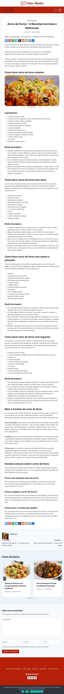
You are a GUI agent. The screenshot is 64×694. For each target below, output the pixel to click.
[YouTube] (28, 677)
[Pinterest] (32, 677)
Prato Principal (32, 20)
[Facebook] (35, 677)
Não (27, 691)
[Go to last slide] (4, 579)
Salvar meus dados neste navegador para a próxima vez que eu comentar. (26, 647)
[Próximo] (59, 579)
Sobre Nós (42, 669)
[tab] (28, 598)
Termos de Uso (53, 669)
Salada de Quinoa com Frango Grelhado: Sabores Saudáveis (15, 585)
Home (7, 37)
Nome (5, 642)
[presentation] (16, 570)
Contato (35, 669)
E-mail (26, 642)
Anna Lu (28, 32)
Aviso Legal (26, 669)
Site (45, 642)
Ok (23, 691)
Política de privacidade (37, 691)
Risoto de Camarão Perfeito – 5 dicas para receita (48, 543)
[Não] (62, 689)
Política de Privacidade (13, 669)
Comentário (7, 619)
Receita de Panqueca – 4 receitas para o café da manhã (15, 543)
